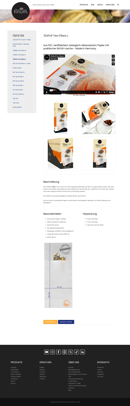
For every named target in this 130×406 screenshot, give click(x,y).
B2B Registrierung (74, 370)
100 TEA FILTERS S (18, 77)
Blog (69, 390)
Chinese (42, 379)
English (42, 367)
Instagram (100, 374)
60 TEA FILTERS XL (18, 94)
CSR (69, 376)
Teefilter (13, 367)
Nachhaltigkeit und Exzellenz (77, 374)
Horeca (13, 383)
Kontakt (70, 367)
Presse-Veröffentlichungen (77, 386)
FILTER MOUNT (17, 107)
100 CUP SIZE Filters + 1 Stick (21, 64)
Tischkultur (14, 379)
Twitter (99, 370)
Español (42, 374)
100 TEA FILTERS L (18, 85)
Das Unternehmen (74, 372)
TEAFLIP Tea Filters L (19, 59)
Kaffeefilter (14, 370)
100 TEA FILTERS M (18, 81)
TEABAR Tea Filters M (19, 50)
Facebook (100, 367)
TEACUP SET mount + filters (22, 40)
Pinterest (100, 372)
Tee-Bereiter (15, 372)
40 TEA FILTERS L (18, 90)
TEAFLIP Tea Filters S (19, 55)
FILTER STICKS (17, 68)
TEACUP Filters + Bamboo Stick (21, 45)
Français (42, 372)
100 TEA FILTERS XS (19, 72)
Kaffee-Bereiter (16, 374)
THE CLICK (16, 103)
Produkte (71, 388)
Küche (13, 381)
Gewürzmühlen (16, 376)
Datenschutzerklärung (75, 379)
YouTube (100, 376)
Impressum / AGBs (74, 383)
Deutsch (42, 370)
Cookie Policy (72, 381)
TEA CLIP (15, 98)
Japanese (43, 376)
